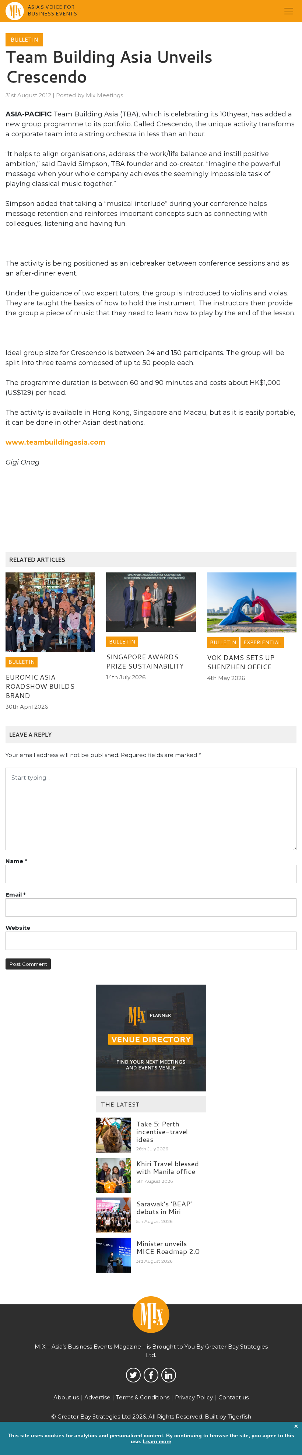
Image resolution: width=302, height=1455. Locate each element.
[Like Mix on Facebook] (151, 1375)
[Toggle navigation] (288, 11)
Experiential (262, 642)
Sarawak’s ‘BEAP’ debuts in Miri (164, 1207)
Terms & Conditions (142, 1397)
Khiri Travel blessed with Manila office (167, 1167)
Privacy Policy (194, 1397)
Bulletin (24, 39)
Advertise (97, 1397)
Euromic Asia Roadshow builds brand (40, 686)
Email (16, 894)
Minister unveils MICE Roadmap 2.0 (168, 1247)
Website (18, 927)
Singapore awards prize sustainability (145, 661)
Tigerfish (239, 1416)
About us (66, 1397)
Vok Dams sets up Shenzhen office (240, 662)
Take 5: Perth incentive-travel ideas (162, 1131)
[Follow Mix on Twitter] (133, 1375)
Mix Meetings (104, 95)
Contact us (233, 1397)
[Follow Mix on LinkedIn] (168, 1375)
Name (16, 861)
